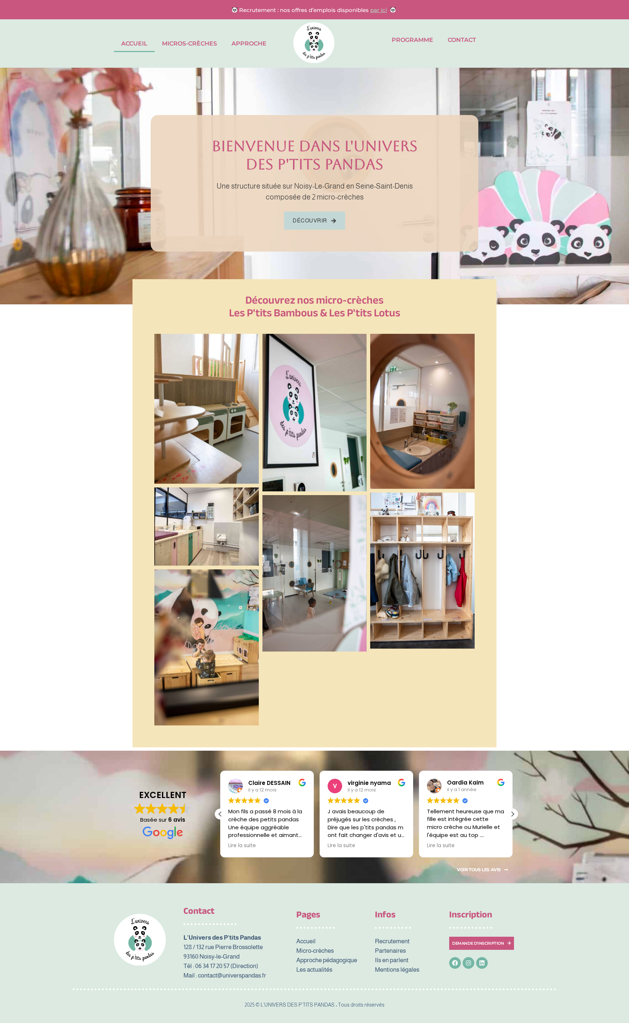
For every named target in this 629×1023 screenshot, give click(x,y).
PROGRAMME (412, 39)
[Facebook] (455, 963)
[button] (512, 814)
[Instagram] (468, 963)
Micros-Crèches (189, 43)
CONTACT (462, 39)
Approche (249, 43)
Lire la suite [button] (242, 845)
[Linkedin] (482, 963)
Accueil (134, 43)
